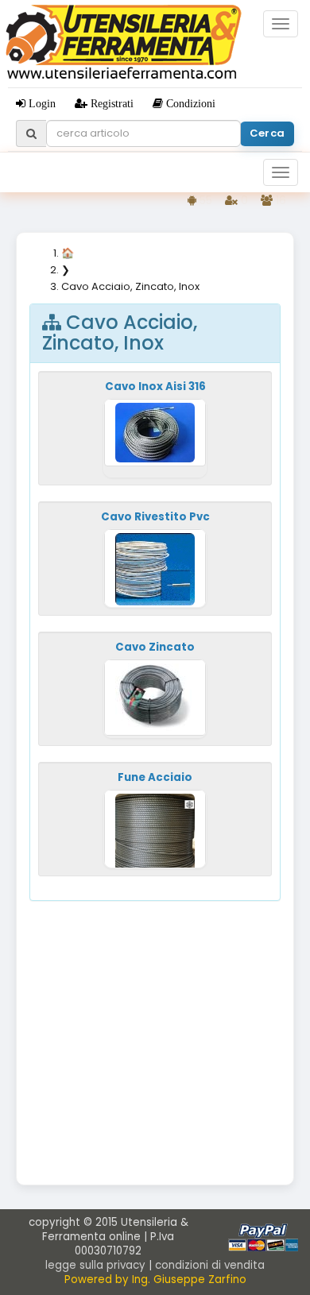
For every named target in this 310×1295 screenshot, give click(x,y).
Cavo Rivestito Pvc (155, 516)
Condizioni (189, 103)
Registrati (110, 103)
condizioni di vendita (210, 1265)
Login (40, 103)
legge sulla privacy (95, 1265)
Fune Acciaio (155, 777)
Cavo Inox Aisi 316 (155, 386)
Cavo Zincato (155, 647)
